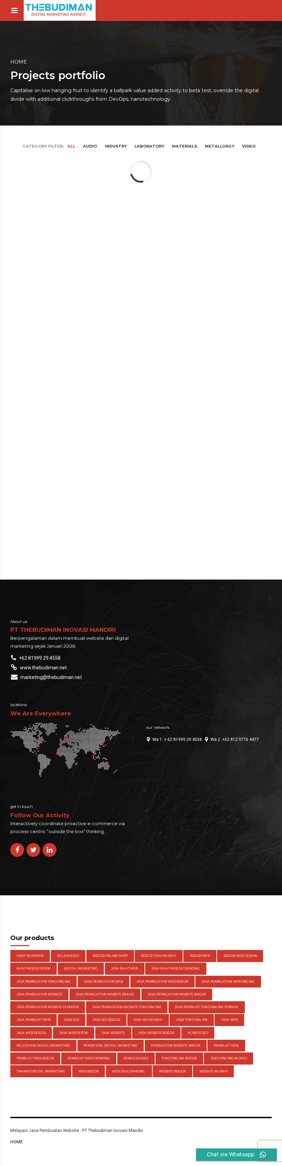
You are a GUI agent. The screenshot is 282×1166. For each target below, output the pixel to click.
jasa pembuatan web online (228, 981)
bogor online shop (110, 956)
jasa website (113, 1033)
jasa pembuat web (34, 1020)
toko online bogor (179, 1058)
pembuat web (226, 1045)
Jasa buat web (124, 968)
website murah (213, 1071)
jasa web (229, 1020)
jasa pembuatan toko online (43, 981)
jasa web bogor (31, 1033)
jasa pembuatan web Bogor (162, 981)
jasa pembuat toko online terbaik (206, 1007)
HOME (16, 1141)
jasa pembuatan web (103, 981)
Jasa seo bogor (106, 1020)
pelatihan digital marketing (43, 1045)
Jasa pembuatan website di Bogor (48, 1007)
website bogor (172, 1071)
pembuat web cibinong (88, 1058)
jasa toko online (192, 1020)
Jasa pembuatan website (39, 994)
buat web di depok (34, 968)
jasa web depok (73, 1033)
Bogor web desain (240, 956)
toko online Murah (228, 1058)
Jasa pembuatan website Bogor (177, 994)
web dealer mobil (128, 1071)
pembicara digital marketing (111, 1045)
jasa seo (71, 1020)
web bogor (88, 1071)
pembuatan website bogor (175, 1045)
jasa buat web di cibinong (175, 968)
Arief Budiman (30, 956)
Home (18, 62)
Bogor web (200, 956)
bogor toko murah (158, 956)
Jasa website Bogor (156, 1033)
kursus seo (198, 1033)
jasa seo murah (147, 1020)
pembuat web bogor (35, 1058)
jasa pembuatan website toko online (126, 1007)
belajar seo (68, 956)
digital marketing (81, 968)
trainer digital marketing (41, 1071)
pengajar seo (135, 1058)
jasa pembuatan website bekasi (105, 994)
